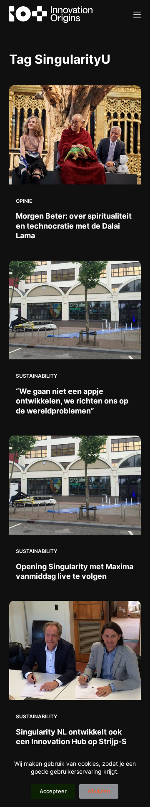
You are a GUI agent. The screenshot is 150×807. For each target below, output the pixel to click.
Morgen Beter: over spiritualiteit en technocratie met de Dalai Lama (74, 226)
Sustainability (36, 376)
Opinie (24, 201)
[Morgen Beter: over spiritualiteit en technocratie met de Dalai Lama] (75, 134)
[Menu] (137, 14)
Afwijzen (99, 791)
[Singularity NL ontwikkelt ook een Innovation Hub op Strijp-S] (75, 650)
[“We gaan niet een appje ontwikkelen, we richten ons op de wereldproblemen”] (75, 310)
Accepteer (53, 791)
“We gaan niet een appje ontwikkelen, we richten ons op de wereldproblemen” (72, 401)
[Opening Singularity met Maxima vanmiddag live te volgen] (75, 485)
